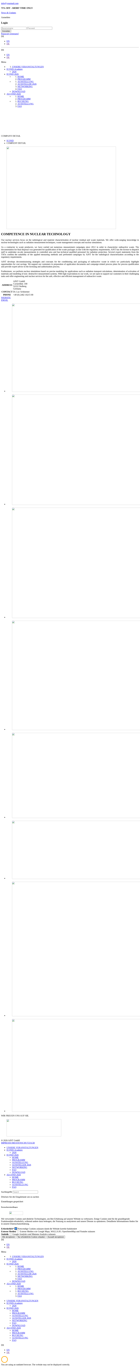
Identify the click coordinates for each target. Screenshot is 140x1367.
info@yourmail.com (9, 3)
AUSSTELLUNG (20, 1162)
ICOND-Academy (15, 1150)
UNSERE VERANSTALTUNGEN (22, 1147)
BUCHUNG (17, 1182)
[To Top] (4, 1362)
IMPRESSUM (7, 1143)
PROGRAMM (18, 1160)
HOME (15, 1157)
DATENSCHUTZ (22, 1143)
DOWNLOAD (18, 1172)
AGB (32, 1143)
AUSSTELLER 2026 (21, 1165)
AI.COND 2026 (14, 1175)
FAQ (14, 1170)
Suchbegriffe (6, 1192)
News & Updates (8, 13)
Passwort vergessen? (10, 34)
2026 (14, 1152)
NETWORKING (19, 1167)
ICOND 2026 (13, 1155)
